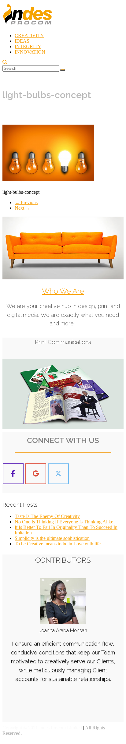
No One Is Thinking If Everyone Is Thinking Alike (64, 521)
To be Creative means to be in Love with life (58, 543)
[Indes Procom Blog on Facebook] (13, 473)
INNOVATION (30, 52)
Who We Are (63, 291)
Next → (22, 208)
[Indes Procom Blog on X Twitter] (58, 473)
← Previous (26, 202)
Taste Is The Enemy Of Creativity (47, 516)
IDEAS (22, 41)
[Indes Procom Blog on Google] (35, 473)
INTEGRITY (28, 46)
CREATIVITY (29, 35)
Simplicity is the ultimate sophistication (52, 538)
